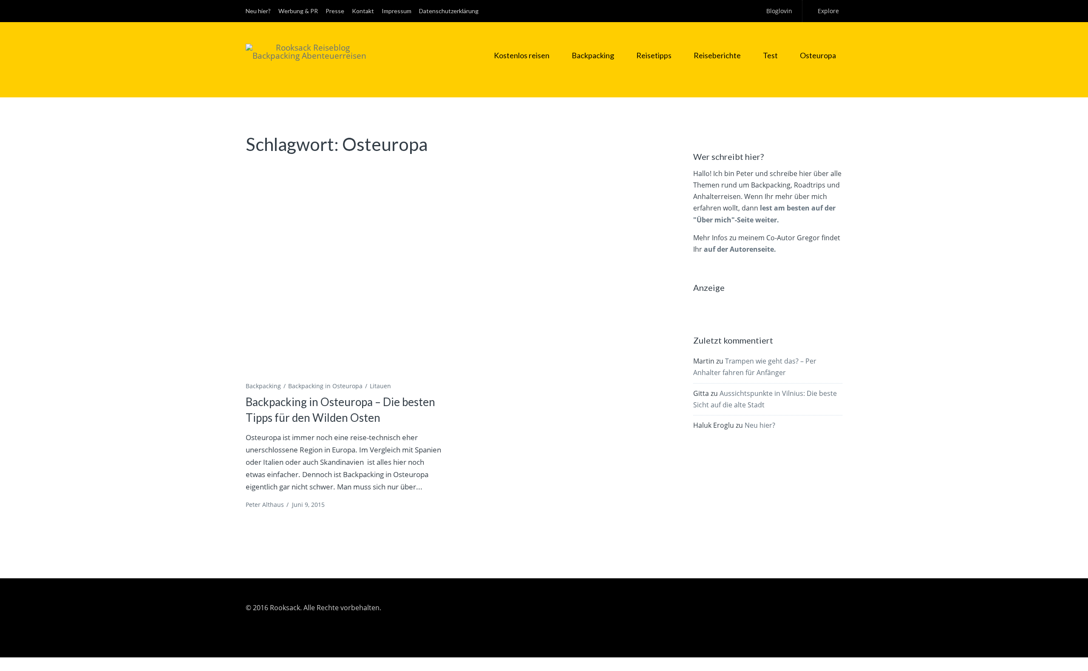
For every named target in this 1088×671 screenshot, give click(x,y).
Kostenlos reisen (522, 55)
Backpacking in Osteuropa (325, 386)
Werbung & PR (298, 10)
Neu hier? (258, 10)
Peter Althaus (265, 504)
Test (770, 55)
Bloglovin (779, 11)
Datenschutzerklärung (449, 10)
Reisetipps (654, 55)
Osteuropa (818, 55)
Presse (335, 10)
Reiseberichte (717, 55)
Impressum (396, 10)
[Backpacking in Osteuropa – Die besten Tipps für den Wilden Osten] (345, 270)
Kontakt (363, 10)
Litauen (380, 386)
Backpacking (593, 55)
